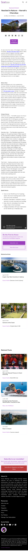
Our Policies (4, 515)
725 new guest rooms (8, 91)
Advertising (4, 510)
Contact (3, 506)
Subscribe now (14, 243)
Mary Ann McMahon (11, 16)
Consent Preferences (5, 547)
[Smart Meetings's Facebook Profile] (4, 524)
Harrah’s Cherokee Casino (13, 51)
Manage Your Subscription (8, 517)
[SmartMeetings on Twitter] (9, 35)
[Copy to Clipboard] (19, 35)
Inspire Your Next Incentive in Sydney (13, 277)
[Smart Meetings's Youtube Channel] (10, 524)
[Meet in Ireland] (14, 417)
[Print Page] (22, 35)
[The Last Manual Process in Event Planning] (14, 361)
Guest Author (6, 280)
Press (2, 512)
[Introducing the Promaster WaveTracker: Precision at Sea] (14, 389)
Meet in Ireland (7, 429)
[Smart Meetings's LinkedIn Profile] (2, 524)
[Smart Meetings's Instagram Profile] (7, 524)
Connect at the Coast (8, 322)
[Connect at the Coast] (14, 310)
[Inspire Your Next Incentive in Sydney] (14, 265)
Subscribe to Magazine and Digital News (14, 468)
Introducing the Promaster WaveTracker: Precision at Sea (11, 401)
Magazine (3, 508)
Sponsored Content (14, 8)
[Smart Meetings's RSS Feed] (15, 524)
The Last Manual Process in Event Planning (12, 373)
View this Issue (14, 247)
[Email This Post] (15, 35)
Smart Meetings (5, 2)
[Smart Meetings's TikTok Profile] (13, 524)
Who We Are (4, 503)
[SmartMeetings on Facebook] (6, 35)
